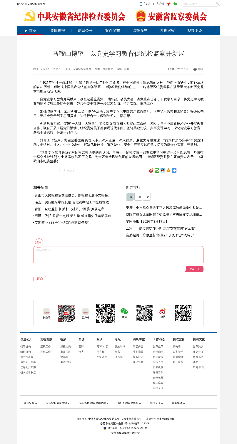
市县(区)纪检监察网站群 (92, 403)
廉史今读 (198, 351)
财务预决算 (26, 357)
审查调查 (158, 351)
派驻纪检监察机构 (128, 403)
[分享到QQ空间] (168, 170)
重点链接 (29, 403)
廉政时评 (120, 346)
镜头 (81, 351)
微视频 (64, 357)
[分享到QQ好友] (163, 170)
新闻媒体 (177, 403)
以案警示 (178, 351)
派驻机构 (158, 367)
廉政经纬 (65, 362)
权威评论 (138, 357)
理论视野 (138, 362)
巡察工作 (45, 351)
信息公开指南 (28, 362)
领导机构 (25, 346)
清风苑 (119, 357)
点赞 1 (70, 170)
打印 (200, 69)
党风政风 (158, 346)
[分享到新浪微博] (151, 170)
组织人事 (158, 362)
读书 (195, 362)
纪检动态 (65, 346)
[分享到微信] (157, 170)
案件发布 (112, 30)
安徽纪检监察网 (82, 69)
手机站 (147, 3)
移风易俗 (198, 357)
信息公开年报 (28, 367)
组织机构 (25, 351)
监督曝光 (140, 30)
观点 (117, 351)
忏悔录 (177, 346)
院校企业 (155, 403)
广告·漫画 (198, 367)
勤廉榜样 (178, 357)
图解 (81, 346)
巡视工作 (45, 346)
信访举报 (158, 357)
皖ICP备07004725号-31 (133, 428)
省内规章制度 (28, 372)
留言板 (100, 351)
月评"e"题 (102, 346)
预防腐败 (158, 382)
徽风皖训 (198, 346)
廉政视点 (65, 351)
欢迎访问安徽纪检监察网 (31, 4)
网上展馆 (178, 362)
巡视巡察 (167, 30)
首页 (32, 30)
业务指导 (138, 351)
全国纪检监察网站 (56, 403)
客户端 (160, 3)
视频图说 (194, 30)
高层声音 (138, 346)
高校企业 (158, 388)
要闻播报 (57, 30)
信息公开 (85, 30)
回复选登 (102, 357)
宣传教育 (158, 377)
